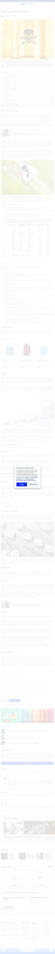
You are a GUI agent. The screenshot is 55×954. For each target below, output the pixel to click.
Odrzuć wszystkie (33, 484)
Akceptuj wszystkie (22, 484)
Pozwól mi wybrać (31, 480)
